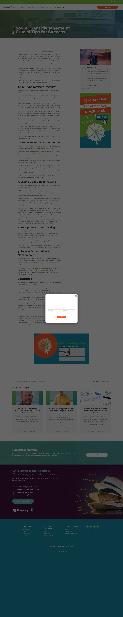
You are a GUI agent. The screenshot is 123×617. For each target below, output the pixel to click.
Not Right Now (61, 319)
